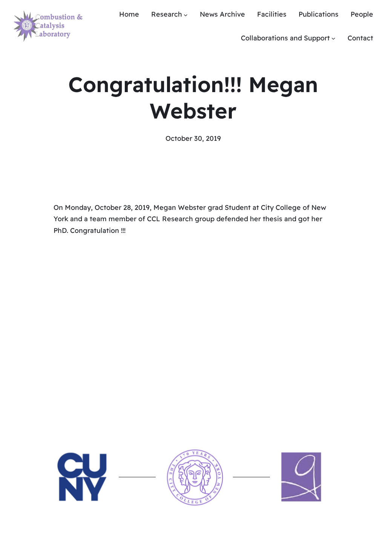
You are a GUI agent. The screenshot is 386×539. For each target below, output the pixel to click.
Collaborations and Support (285, 38)
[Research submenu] (186, 14)
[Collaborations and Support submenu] (333, 38)
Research (166, 14)
